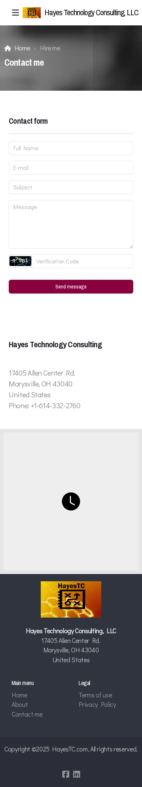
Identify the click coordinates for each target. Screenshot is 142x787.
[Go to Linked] (76, 774)
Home (22, 48)
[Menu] (15, 13)
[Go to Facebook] (65, 774)
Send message (71, 287)
